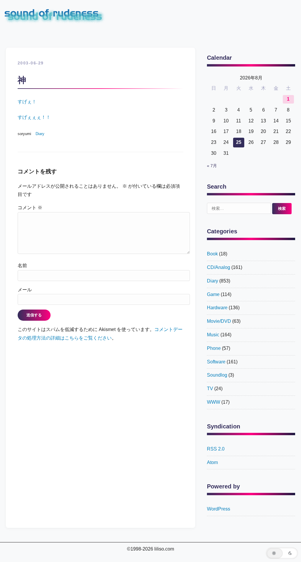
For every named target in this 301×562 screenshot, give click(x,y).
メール (25, 289)
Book (212, 253)
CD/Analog (218, 267)
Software (216, 361)
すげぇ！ (27, 101)
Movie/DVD (219, 321)
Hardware (217, 307)
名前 (22, 265)
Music (213, 334)
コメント (30, 207)
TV (210, 388)
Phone (214, 348)
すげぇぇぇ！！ (34, 117)
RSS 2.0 (216, 448)
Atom (212, 462)
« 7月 (212, 166)
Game (213, 294)
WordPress (218, 508)
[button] (282, 553)
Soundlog (217, 375)
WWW (213, 402)
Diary (40, 134)
